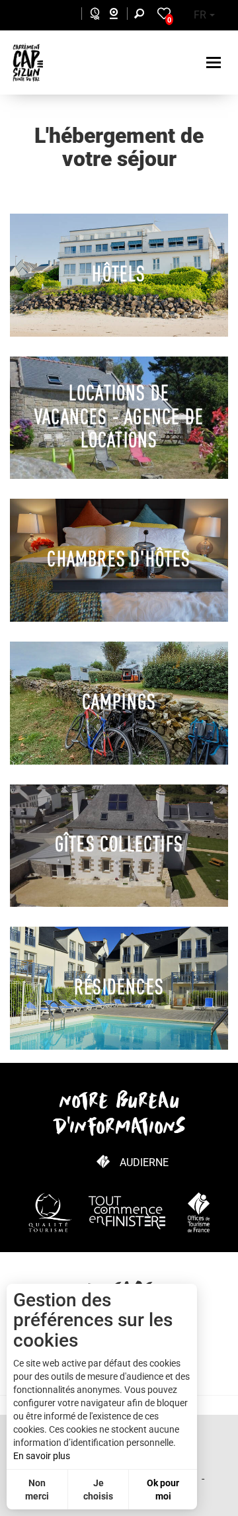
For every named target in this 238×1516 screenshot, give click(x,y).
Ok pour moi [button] (163, 1489)
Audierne (144, 1162)
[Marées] (91, 15)
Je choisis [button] (98, 1489)
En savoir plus (41, 1456)
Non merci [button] (37, 1489)
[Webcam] (121, 15)
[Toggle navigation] (215, 62)
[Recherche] (142, 15)
